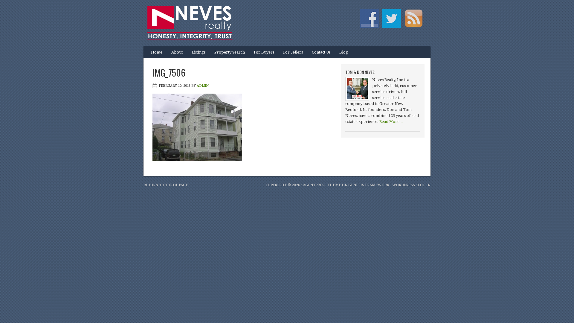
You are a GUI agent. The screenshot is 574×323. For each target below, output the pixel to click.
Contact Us (321, 52)
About (175, 54)
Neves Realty (203, 19)
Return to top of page (166, 185)
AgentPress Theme (322, 185)
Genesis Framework (369, 185)
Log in (424, 185)
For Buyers (264, 52)
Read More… (391, 121)
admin (203, 86)
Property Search (229, 52)
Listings (196, 54)
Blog (343, 52)
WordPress (403, 185)
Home (156, 52)
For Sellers (293, 52)
